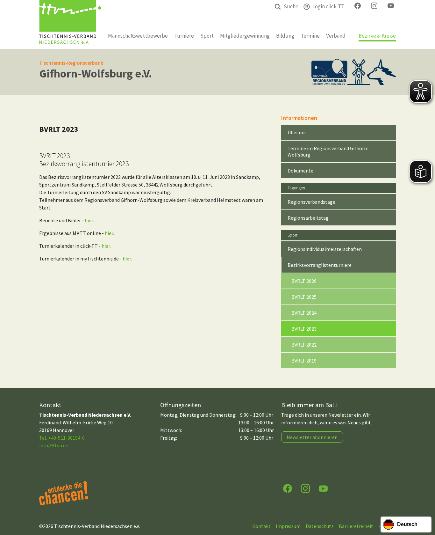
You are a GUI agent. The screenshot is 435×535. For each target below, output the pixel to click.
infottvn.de (53, 445)
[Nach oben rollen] (424, 505)
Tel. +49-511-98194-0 (62, 438)
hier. (89, 220)
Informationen (299, 117)
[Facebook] (287, 488)
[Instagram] (305, 488)
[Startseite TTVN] (70, 24)
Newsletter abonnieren (312, 437)
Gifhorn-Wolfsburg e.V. (95, 73)
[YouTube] (323, 488)
